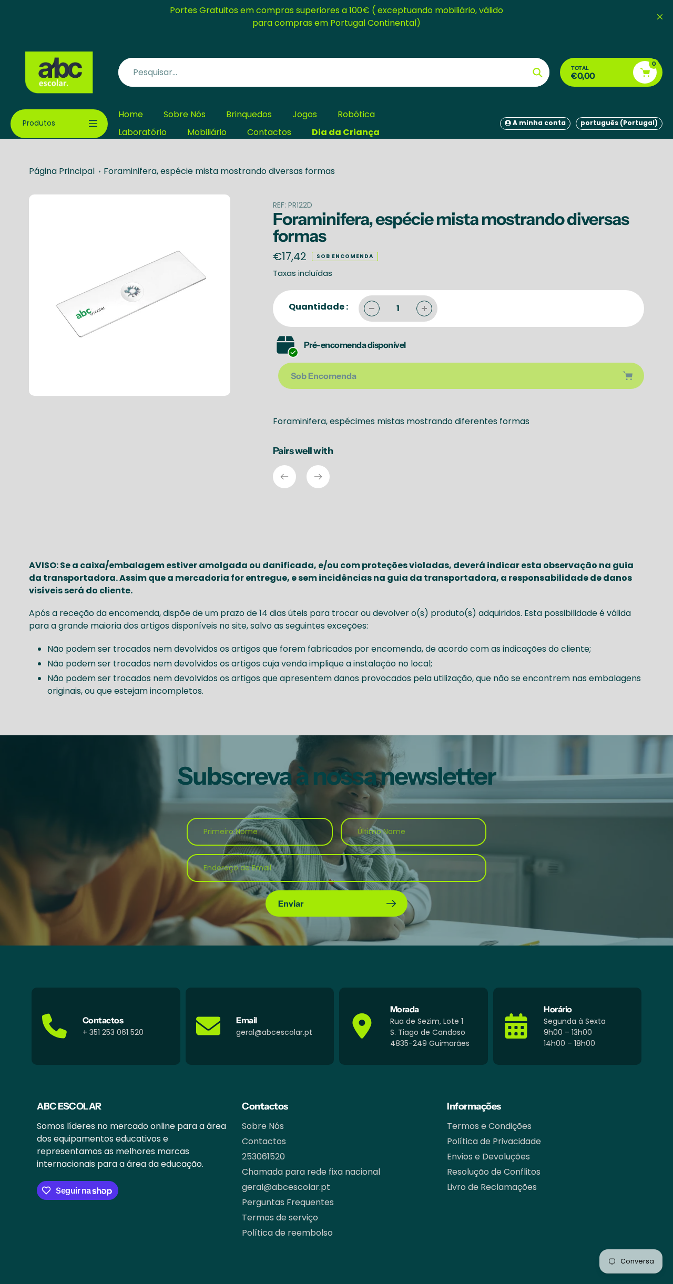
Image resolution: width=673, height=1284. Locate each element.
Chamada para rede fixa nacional (311, 1172)
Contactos (264, 1141)
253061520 (263, 1157)
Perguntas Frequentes (288, 1202)
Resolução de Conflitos (494, 1172)
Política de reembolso (287, 1233)
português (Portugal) (619, 122)
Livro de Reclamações (492, 1187)
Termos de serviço (280, 1217)
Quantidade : (318, 307)
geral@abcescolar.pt (286, 1187)
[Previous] (284, 476)
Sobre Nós (263, 1126)
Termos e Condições (489, 1126)
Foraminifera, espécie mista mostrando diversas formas (219, 171)
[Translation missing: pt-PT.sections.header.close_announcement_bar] (660, 17)
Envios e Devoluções (488, 1157)
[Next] (318, 476)
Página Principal (62, 171)
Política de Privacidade (494, 1141)
